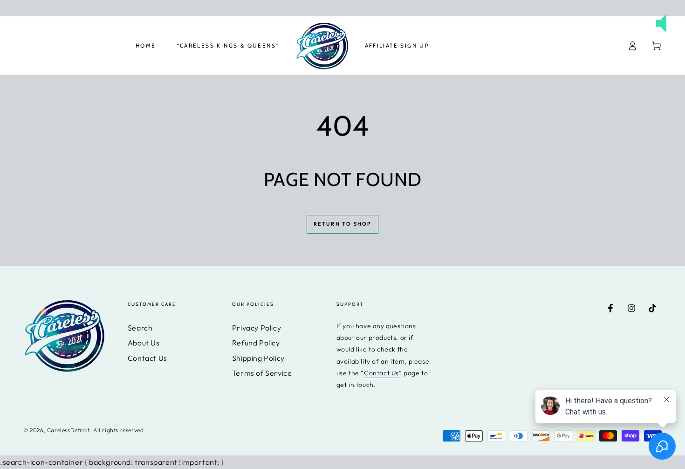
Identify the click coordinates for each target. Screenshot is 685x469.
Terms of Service (262, 373)
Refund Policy (256, 342)
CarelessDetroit (68, 430)
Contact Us (147, 358)
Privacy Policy (256, 327)
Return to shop (343, 224)
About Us (144, 342)
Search (140, 327)
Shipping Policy (258, 358)
